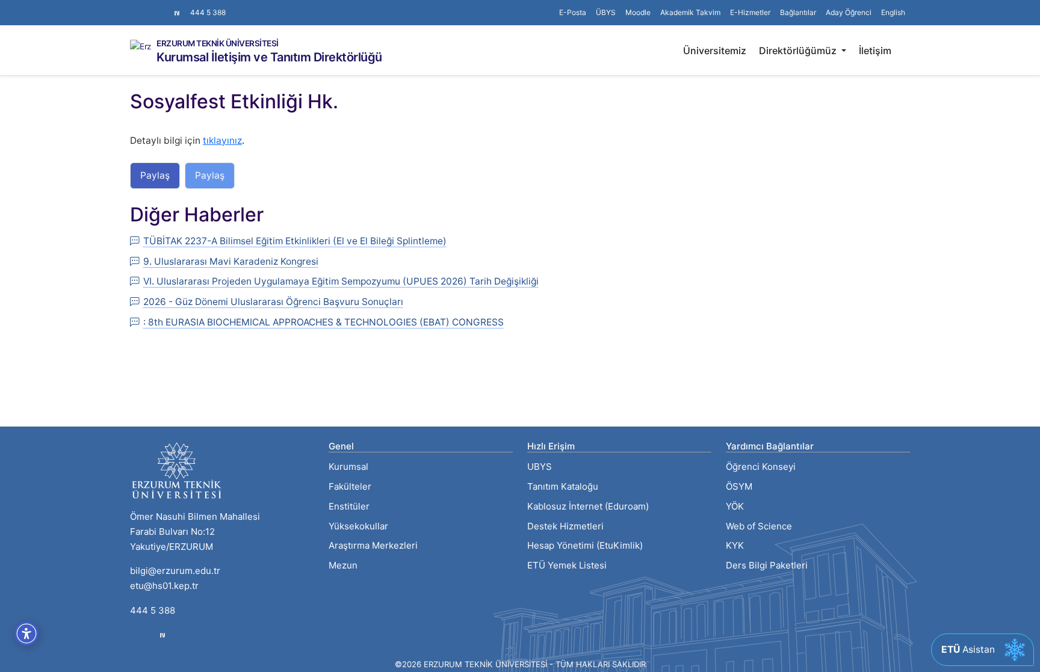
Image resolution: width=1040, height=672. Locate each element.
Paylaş (155, 175)
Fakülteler (350, 486)
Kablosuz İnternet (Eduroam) (588, 506)
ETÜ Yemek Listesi (567, 565)
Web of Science (759, 526)
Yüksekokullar (358, 526)
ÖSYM (739, 486)
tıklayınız (222, 140)
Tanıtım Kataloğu (562, 486)
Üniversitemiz (714, 51)
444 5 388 (208, 12)
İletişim (875, 51)
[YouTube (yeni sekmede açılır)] (164, 6)
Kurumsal (348, 466)
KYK (735, 545)
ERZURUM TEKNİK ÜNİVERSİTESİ (217, 44)
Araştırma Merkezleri (373, 545)
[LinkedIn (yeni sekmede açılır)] (154, 6)
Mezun (343, 565)
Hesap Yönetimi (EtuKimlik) (585, 545)
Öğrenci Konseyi (761, 466)
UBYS (539, 466)
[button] (798, 12)
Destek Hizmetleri (565, 526)
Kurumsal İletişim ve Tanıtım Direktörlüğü (269, 57)
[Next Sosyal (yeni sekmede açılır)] (177, 12)
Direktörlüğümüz (799, 51)
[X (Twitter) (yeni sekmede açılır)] (144, 6)
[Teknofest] (162, 635)
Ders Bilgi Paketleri (767, 565)
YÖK (735, 506)
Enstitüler (349, 506)
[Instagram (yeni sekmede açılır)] (135, 6)
